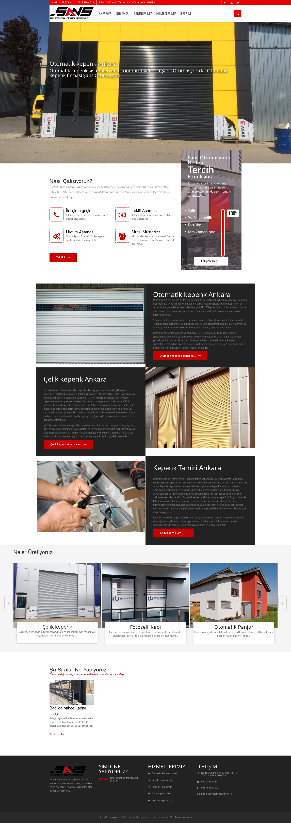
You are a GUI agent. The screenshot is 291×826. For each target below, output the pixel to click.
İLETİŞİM (185, 13)
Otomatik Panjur (233, 626)
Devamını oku (57, 734)
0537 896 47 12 (86, 2)
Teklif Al (61, 257)
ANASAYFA (105, 13)
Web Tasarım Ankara (181, 817)
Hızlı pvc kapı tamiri (162, 800)
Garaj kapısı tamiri (161, 793)
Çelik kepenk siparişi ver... (66, 444)
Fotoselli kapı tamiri (162, 786)
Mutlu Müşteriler (146, 232)
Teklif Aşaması (144, 210)
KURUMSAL (123, 13)
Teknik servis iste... (171, 533)
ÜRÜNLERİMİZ (143, 13)
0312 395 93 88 (62, 2)
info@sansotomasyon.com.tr (216, 793)
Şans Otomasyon (108, 817)
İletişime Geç (209, 261)
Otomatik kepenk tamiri (164, 773)
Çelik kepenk (57, 626)
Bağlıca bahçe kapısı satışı (68, 710)
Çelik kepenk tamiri (162, 780)
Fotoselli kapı (145, 626)
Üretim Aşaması (80, 232)
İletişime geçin (78, 210)
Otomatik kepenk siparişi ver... (178, 355)
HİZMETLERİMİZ (166, 13)
